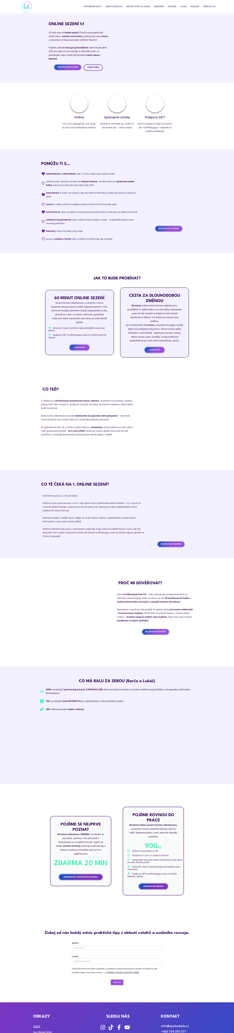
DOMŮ (36, 1026)
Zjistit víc (79, 347)
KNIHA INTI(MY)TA (114, 7)
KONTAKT (195, 7)
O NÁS (184, 7)
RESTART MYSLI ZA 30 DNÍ (138, 7)
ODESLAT (117, 982)
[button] (44, 730)
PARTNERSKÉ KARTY (93, 7)
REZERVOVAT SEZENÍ (153, 886)
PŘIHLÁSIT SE (209, 7)
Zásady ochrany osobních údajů (123, 972)
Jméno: (75, 943)
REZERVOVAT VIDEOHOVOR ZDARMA (81, 877)
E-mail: (75, 956)
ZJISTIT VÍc (154, 350)
